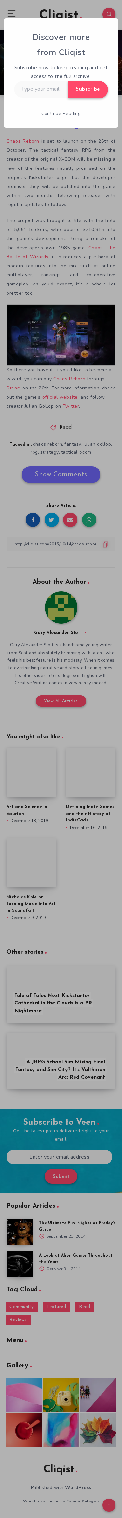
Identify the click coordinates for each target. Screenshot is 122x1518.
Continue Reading (61, 113)
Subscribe (88, 89)
